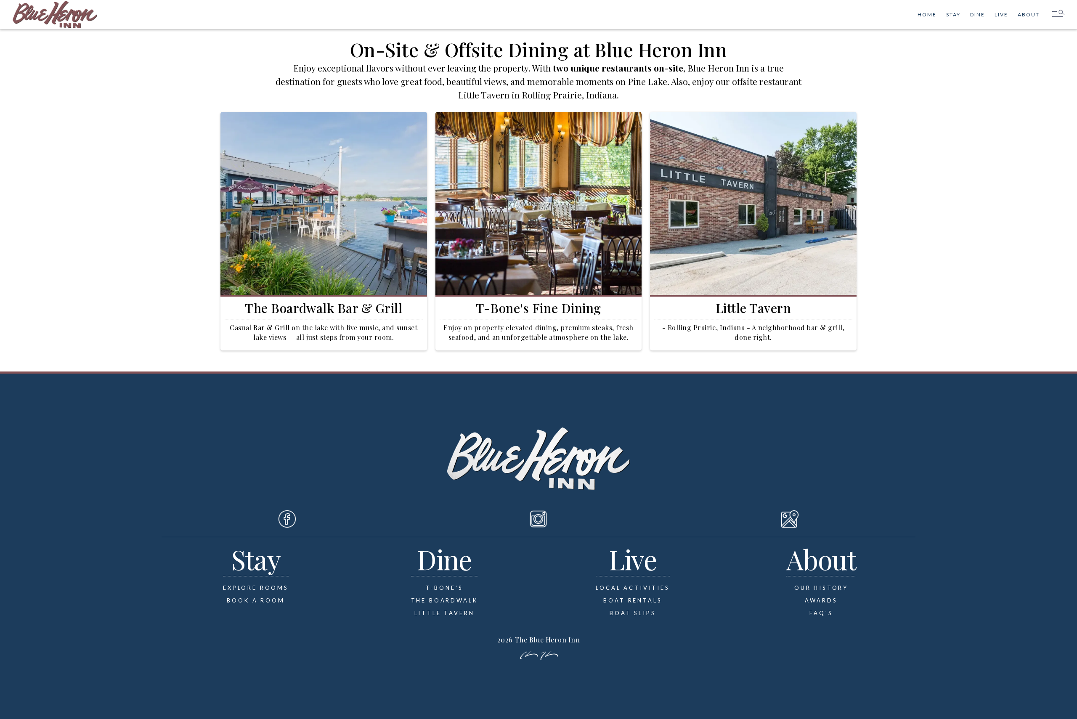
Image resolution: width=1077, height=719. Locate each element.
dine (977, 14)
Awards (821, 600)
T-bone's (444, 587)
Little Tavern (444, 613)
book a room (255, 600)
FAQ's (821, 613)
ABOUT (1029, 14)
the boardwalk (444, 600)
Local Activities (632, 587)
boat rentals (632, 600)
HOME (927, 14)
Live (1001, 14)
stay (953, 14)
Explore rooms (256, 587)
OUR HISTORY (821, 587)
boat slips (632, 613)
